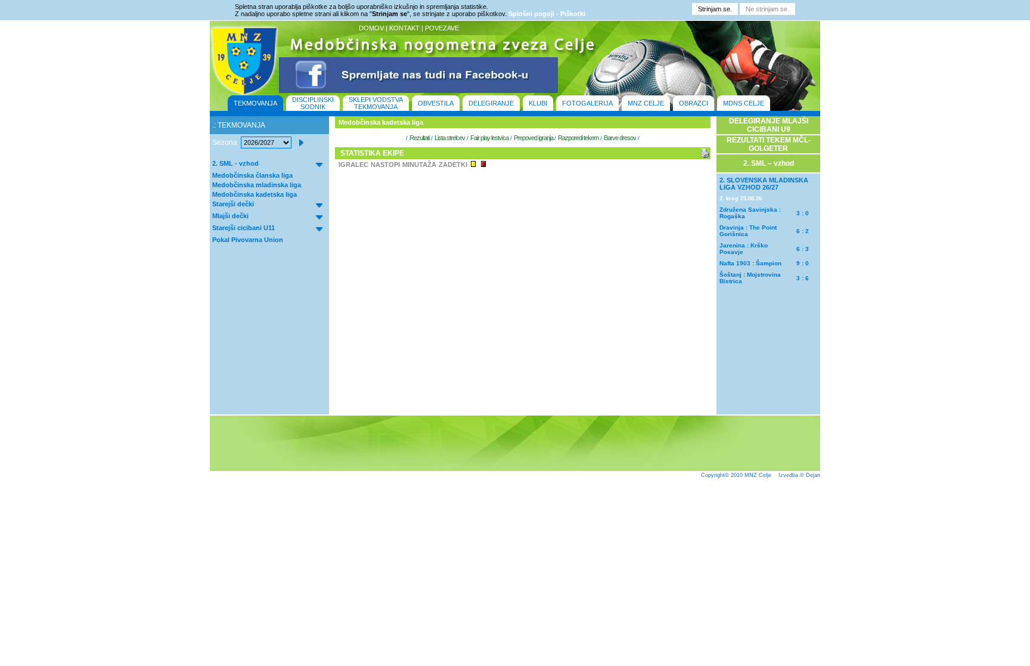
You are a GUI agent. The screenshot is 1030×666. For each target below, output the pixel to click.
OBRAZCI (693, 103)
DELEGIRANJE (491, 103)
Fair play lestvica (489, 137)
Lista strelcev (450, 137)
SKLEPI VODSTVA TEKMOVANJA (376, 103)
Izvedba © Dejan (799, 475)
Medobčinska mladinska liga (256, 184)
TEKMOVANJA (255, 103)
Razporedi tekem (578, 137)
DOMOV (371, 28)
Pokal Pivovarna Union (247, 239)
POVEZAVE (442, 28)
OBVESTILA (436, 103)
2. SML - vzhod (235, 163)
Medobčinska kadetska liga (254, 194)
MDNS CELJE (743, 103)
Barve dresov (620, 137)
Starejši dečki (233, 203)
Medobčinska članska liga (252, 175)
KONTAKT (404, 28)
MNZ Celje (757, 475)
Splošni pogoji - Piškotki (546, 13)
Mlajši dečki (230, 215)
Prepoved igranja (534, 137)
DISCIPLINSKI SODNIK (313, 103)
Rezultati (419, 137)
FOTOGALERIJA (587, 103)
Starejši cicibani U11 (243, 227)
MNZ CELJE (646, 103)
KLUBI (538, 103)
